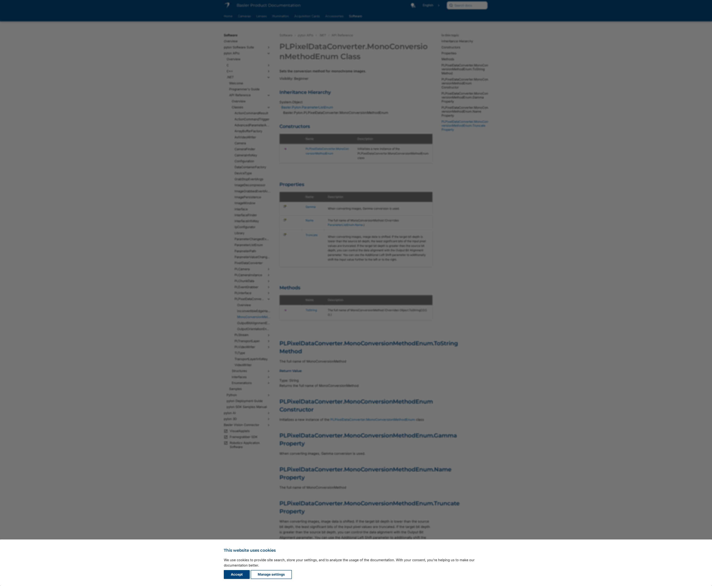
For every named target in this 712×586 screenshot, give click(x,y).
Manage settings (271, 574)
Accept (237, 574)
